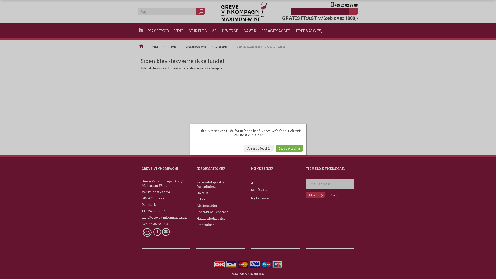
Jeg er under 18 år (259, 148)
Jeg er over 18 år (289, 148)
